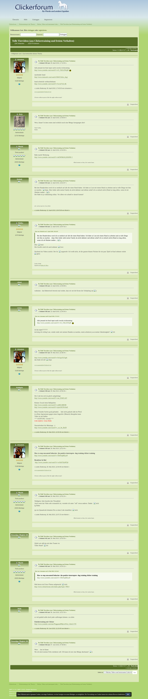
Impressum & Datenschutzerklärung (20, 691)
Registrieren (48, 19)
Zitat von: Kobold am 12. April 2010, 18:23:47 (46, 231)
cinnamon (20, 59)
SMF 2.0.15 (12, 689)
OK (128, 694)
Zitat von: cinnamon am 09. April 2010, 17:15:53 (47, 316)
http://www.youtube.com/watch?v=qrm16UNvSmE (51, 407)
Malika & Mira (44, 265)
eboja (21, 114)
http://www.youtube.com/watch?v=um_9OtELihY (50, 398)
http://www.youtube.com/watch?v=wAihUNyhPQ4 (51, 462)
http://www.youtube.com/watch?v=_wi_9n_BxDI (50, 428)
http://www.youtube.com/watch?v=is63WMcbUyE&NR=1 (53, 157)
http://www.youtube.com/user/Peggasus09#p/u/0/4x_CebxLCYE (55, 624)
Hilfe (25, 19)
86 (128, 50)
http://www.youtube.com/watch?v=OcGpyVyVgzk (50, 358)
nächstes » (135, 48)
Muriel (20, 146)
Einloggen (35, 19)
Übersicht (15, 19)
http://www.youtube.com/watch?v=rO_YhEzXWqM (51, 70)
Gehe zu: (100, 672)
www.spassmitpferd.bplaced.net (42, 91)
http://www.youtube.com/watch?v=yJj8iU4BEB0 (50, 405)
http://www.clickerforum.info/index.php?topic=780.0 (51, 587)
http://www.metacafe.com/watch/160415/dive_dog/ (51, 77)
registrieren (42, 30)
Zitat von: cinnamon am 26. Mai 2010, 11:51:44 (47, 571)
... (127, 50)
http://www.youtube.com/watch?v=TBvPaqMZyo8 (51, 455)
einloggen (31, 30)
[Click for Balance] (19, 165)
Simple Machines (31, 689)
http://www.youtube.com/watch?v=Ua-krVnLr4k (50, 84)
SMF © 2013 (21, 689)
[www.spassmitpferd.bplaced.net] (19, 84)
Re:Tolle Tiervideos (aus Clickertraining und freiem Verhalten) (56, 61)
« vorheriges (128, 48)
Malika (20, 223)
